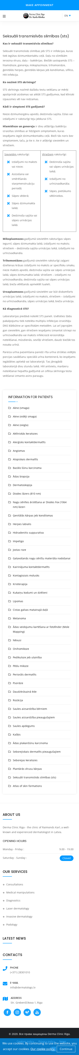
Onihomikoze (21, 649)
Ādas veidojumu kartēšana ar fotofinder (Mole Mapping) (41, 629)
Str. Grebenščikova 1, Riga (26, 1002)
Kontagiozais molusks (26, 575)
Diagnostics (13, 900)
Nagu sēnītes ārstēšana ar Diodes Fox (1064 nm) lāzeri (40, 504)
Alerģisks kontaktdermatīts (29, 442)
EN (66, 15)
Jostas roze (19, 549)
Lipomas (18, 601)
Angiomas (19, 450)
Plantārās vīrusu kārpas (27, 769)
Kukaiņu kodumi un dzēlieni (30, 592)
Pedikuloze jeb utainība (27, 657)
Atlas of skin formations (27, 786)
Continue (66, 1049)
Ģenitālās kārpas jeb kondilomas (33, 515)
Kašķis (17, 734)
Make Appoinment (39, 5)
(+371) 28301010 (20, 972)
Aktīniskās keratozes (25, 433)
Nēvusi (17, 640)
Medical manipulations (20, 892)
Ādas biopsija (21, 476)
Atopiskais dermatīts (25, 459)
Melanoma (19, 618)
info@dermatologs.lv (22, 987)
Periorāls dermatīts (24, 674)
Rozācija (18, 700)
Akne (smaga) (21, 408)
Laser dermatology (17, 908)
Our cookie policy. (42, 1049)
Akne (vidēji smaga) (25, 416)
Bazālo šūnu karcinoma (27, 468)
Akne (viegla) (20, 425)
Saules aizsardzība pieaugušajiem (34, 717)
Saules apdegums (24, 726)
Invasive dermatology (19, 916)
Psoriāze (18, 683)
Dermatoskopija (22, 485)
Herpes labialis (22, 524)
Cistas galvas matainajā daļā (30, 609)
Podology (11, 924)
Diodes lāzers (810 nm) (27, 493)
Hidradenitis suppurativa (28, 532)
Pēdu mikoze (20, 666)
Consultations (14, 884)
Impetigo (18, 541)
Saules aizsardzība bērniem (30, 709)
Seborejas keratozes (25, 760)
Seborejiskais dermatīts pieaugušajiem (37, 751)
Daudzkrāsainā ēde (25, 691)
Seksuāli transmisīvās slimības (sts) (34, 777)
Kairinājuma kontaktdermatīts (31, 567)
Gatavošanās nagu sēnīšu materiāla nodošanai (41, 558)
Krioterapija (20, 584)
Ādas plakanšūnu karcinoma (30, 743)
